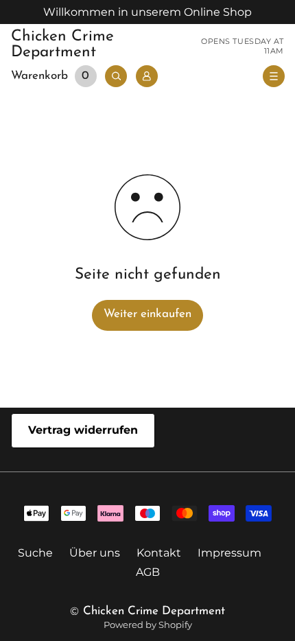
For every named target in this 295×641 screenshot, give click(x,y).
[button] (56, 76)
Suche (35, 552)
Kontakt (159, 552)
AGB (148, 572)
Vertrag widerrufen (83, 429)
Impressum (229, 552)
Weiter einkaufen (147, 314)
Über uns (94, 552)
